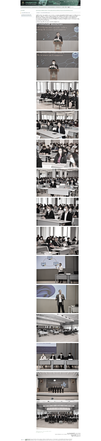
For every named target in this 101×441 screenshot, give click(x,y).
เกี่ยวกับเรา (58, 7)
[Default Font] (78, 4)
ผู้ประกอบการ (34, 7)
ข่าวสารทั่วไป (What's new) (26, 12)
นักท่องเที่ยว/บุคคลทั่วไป (26, 7)
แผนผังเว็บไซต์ (77, 1)
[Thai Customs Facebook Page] (63, 7)
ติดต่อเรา (69, 1)
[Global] (65, 7)
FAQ (73, 1)
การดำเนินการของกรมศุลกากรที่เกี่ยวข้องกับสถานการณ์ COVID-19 (26, 15)
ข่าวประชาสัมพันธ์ (51, 7)
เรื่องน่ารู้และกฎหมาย (42, 7)
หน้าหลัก (66, 1)
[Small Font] (77, 4)
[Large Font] (79, 4)
